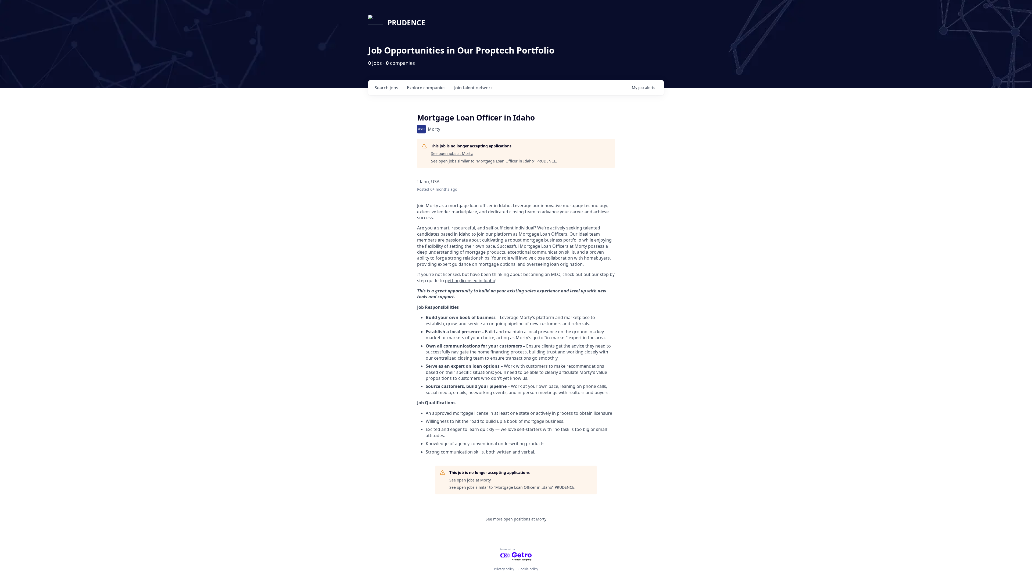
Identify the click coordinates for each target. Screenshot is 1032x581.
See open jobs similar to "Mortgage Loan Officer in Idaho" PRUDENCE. (494, 161)
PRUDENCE (406, 22)
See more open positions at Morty (516, 519)
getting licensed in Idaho (470, 281)
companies (426, 88)
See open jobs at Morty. (452, 153)
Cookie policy (528, 569)
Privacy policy (504, 569)
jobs (386, 88)
